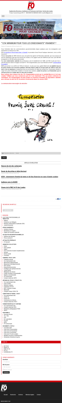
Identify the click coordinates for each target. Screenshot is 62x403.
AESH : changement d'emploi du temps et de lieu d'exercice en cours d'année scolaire (29, 177)
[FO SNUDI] (4, 391)
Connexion (6, 372)
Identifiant (5, 359)
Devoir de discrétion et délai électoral (13, 171)
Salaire (17, 153)
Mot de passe (6, 364)
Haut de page (59, 398)
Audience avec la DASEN (9, 182)
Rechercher (8, 210)
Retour (4, 157)
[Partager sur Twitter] (60, 199)
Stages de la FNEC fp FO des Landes (13, 187)
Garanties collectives (9, 153)
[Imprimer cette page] (56, 199)
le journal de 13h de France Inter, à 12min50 (15, 52)
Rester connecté (8, 370)
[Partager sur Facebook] (58, 199)
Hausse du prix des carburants (11, 166)
